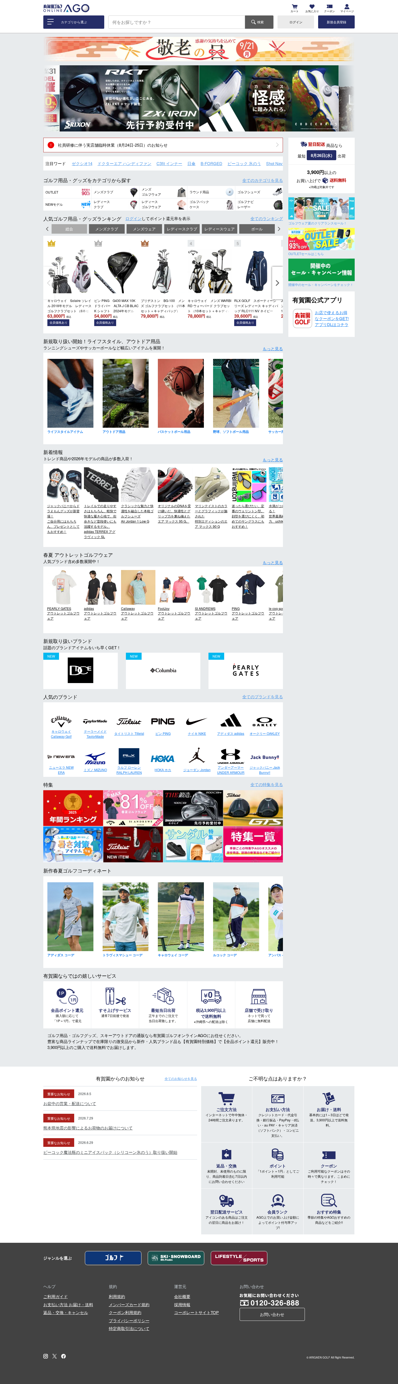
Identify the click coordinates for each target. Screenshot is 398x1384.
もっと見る (273, 348)
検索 (260, 22)
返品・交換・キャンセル (65, 1312)
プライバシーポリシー (129, 1320)
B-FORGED (211, 163)
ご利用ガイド (55, 1296)
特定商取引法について (129, 1328)
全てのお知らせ (181, 1078)
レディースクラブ (182, 228)
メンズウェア (144, 228)
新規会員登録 (336, 22)
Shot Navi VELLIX (282, 163)
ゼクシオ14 (82, 163)
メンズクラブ (106, 228)
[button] (51, 98)
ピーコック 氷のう (244, 163)
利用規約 (117, 1296)
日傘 (191, 163)
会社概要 (182, 1296)
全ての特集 (266, 784)
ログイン (295, 22)
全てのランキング (266, 218)
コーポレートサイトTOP (196, 1312)
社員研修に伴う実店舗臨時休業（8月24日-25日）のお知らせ (113, 145)
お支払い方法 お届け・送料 (68, 1304)
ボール (257, 228)
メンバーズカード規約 (129, 1304)
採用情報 (182, 1304)
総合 (69, 228)
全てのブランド (262, 696)
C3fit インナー (169, 163)
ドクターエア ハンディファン (124, 163)
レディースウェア (219, 228)
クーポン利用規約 (125, 1312)
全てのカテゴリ (262, 180)
